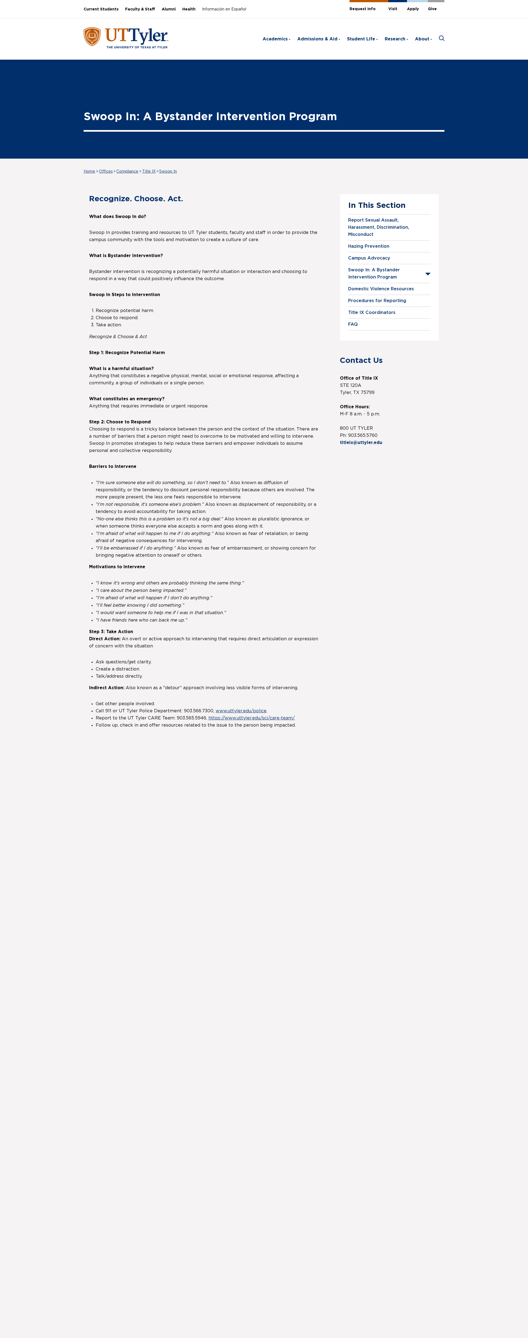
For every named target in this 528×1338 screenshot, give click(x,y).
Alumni (169, 9)
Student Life (361, 39)
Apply (413, 9)
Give (432, 9)
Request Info (363, 9)
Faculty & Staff (140, 9)
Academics (275, 39)
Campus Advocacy (369, 258)
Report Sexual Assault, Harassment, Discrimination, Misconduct (378, 227)
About (422, 39)
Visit (392, 9)
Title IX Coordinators (371, 312)
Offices (106, 171)
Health (189, 9)
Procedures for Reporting (377, 301)
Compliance (127, 171)
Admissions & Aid (317, 39)
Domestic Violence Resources (381, 289)
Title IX (149, 171)
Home (89, 171)
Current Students (101, 9)
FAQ (353, 324)
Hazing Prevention (368, 246)
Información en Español (224, 9)
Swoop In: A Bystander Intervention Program (374, 273)
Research (395, 39)
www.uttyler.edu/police (241, 711)
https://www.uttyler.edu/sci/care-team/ (251, 718)
